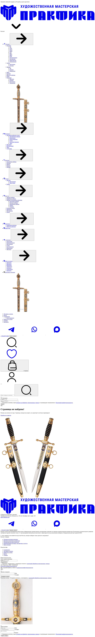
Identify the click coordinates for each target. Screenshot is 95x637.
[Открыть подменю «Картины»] (22, 219)
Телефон (17, 574)
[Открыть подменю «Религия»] (21, 155)
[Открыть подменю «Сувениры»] (22, 235)
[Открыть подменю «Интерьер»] (21, 129)
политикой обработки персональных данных (38, 563)
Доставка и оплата (8, 551)
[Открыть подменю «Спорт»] (20, 174)
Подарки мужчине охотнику (11, 539)
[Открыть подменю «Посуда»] (20, 191)
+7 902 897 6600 (5, 336)
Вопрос (16, 632)
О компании (7, 549)
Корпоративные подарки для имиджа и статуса (15, 543)
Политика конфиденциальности (9, 566)
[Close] (1, 625)
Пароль (2, 401)
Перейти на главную (6, 415)
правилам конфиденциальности (25, 567)
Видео (5, 553)
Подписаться (4, 562)
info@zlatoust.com (5, 517)
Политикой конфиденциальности (64, 402)
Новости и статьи (8, 552)
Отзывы (6, 555)
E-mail (2, 399)
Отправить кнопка (5, 576)
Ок (1, 569)
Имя (16, 573)
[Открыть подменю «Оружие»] (21, 39)
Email (2, 560)
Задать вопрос (4, 635)
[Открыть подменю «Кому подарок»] (24, 256)
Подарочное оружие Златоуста (11, 542)
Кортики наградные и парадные (12, 540)
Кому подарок (7, 544)
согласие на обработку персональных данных (27, 402)
